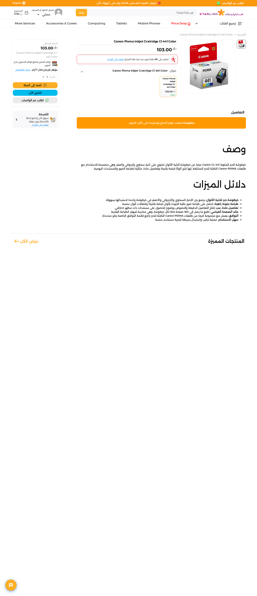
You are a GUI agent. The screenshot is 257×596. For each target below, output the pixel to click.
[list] (126, 87)
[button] (126, 71)
